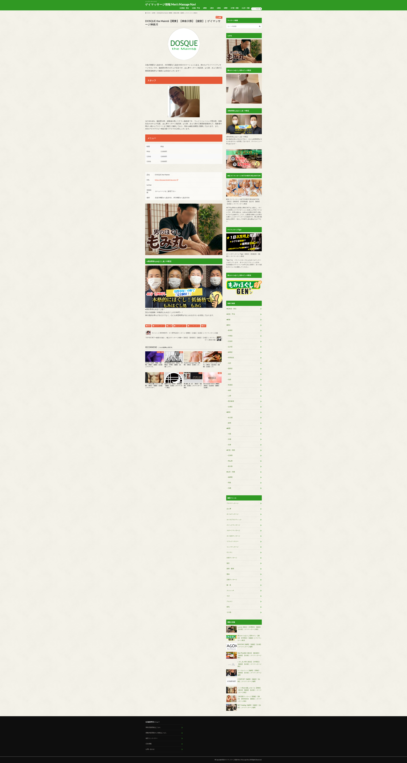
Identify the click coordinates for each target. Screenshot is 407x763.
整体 (228, 574)
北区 (229, 363)
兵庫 (229, 445)
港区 (229, 374)
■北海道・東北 (184, 8)
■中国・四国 (234, 8)
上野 (229, 396)
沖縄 (229, 488)
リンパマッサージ (194, 326)
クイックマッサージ (233, 525)
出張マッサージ (232, 558)
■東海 (219, 8)
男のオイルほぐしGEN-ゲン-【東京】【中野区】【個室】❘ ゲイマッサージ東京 (249, 638)
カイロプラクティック (234, 519)
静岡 (229, 423)
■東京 (212, 8)
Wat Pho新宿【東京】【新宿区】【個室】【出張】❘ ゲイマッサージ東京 (249, 655)
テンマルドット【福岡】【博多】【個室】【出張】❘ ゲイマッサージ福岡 (249, 673)
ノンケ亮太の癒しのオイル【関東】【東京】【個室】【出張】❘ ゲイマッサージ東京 (249, 690)
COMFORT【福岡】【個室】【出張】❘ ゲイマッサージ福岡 (249, 680)
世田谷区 (231, 357)
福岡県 (230, 477)
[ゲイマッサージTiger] (244, 242)
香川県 (230, 466)
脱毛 (228, 607)
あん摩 (170, 326)
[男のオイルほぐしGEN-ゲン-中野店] (244, 89)
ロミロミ (230, 552)
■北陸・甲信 (196, 8)
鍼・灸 (229, 585)
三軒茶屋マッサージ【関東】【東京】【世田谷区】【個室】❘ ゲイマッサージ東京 (249, 699)
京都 (229, 439)
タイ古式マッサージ (233, 536)
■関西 (225, 8)
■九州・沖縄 (245, 8)
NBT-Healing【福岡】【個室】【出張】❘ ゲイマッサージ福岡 (249, 706)
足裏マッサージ (232, 579)
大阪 (229, 434)
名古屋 (230, 417)
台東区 (230, 407)
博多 (229, 482)
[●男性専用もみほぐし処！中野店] (183, 286)
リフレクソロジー (232, 541)
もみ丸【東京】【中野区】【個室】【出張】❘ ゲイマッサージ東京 (249, 628)
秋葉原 (230, 385)
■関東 (205, 8)
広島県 (230, 455)
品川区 (230, 347)
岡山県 (230, 461)
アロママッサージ (159, 326)
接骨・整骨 (230, 568)
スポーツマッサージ (233, 530)
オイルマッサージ (180, 326)
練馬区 (230, 352)
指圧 (204, 326)
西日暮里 (231, 401)
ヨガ (228, 596)
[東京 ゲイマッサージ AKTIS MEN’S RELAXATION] (244, 188)
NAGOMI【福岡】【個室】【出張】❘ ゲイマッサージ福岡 (250, 645)
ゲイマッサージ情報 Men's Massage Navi (170, 4)
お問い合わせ (150, 749)
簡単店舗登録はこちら (153, 727)
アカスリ (230, 601)
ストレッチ (230, 590)
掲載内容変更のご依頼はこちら (156, 733)
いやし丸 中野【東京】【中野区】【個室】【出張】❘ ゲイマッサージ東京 (249, 664)
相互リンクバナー (152, 738)
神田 (229, 390)
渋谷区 (230, 341)
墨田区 (230, 368)
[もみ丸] (244, 51)
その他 (229, 612)
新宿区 (230, 330)
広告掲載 (149, 744)
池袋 (229, 379)
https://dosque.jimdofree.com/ (165, 180)
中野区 (230, 336)
